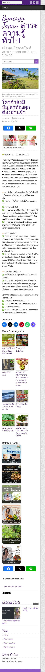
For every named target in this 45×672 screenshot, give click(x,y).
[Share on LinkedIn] (16, 324)
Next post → (19, 587)
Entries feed (8, 639)
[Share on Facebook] (4, 324)
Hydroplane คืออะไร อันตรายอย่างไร (8, 406)
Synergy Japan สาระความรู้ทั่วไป (20, 29)
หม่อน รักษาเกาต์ (6, 373)
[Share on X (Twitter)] (10, 324)
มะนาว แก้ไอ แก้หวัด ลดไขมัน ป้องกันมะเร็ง (8, 351)
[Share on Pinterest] (21, 324)
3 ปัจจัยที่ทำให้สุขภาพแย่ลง (11, 622)
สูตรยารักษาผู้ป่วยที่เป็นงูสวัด (7, 429)
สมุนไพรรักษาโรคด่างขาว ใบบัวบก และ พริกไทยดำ (22, 432)
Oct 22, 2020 (19, 118)
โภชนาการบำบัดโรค (20, 349)
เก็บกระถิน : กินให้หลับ (22, 405)
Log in (6, 635)
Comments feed (9, 643)
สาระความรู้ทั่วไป (31, 95)
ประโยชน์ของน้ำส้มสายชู (30, 609)
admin (7, 118)
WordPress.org (9, 647)
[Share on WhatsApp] (27, 324)
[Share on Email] (33, 324)
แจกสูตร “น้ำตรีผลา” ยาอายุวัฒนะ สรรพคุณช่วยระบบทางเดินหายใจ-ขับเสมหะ (22, 378)
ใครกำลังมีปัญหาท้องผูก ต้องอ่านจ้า (13, 97)
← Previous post (8, 587)
